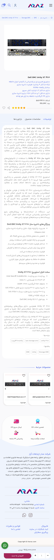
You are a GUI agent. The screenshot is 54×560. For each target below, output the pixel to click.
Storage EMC (26, 18)
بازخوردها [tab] (18, 119)
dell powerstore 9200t (42, 397)
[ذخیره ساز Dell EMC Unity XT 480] (27, 491)
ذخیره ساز (43, 18)
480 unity (45, 340)
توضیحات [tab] (47, 119)
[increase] (35, 555)
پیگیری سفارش (41, 532)
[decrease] (47, 555)
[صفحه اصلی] (52, 18)
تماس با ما (15, 529)
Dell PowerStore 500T (16, 397)
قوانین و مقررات (13, 526)
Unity (34, 352)
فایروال (44, 526)
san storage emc (31, 340)
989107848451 (28, 504)
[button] (49, 389)
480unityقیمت (17, 340)
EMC (35, 18)
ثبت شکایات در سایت (38, 529)
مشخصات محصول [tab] (32, 119)
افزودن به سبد (17, 555)
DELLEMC (43, 103)
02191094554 (15, 504)
